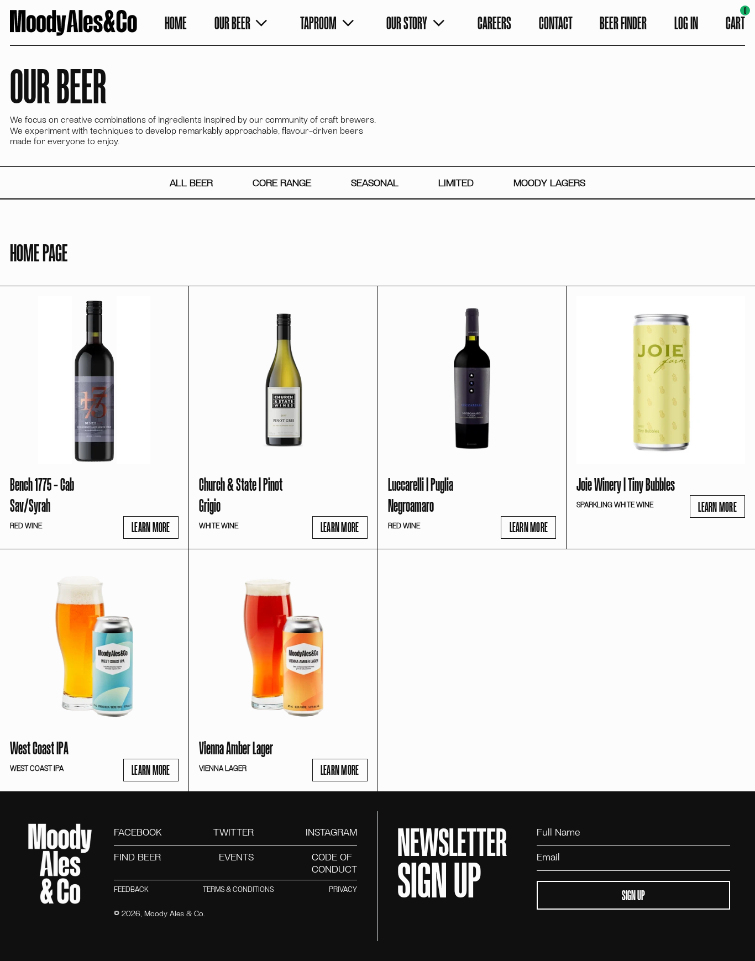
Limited (456, 182)
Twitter (233, 832)
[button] (735, 23)
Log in (686, 22)
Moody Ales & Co (173, 913)
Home (176, 22)
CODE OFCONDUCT (334, 863)
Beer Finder (623, 22)
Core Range (282, 182)
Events (236, 857)
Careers (494, 22)
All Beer (191, 182)
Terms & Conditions (238, 889)
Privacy (343, 889)
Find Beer (137, 857)
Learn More (151, 527)
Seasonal (375, 182)
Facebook (137, 832)
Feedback (131, 889)
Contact (556, 22)
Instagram (331, 832)
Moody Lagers (549, 182)
